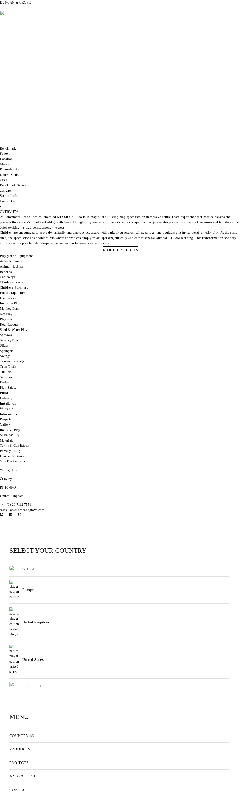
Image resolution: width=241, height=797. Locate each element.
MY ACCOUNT (22, 776)
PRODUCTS (20, 749)
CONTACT (18, 790)
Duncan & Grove (12, 456)
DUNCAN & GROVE (15, 2)
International (32, 685)
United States (33, 660)
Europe (28, 590)
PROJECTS (19, 763)
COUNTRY (19, 736)
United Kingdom (35, 622)
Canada (28, 569)
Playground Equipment (16, 256)
